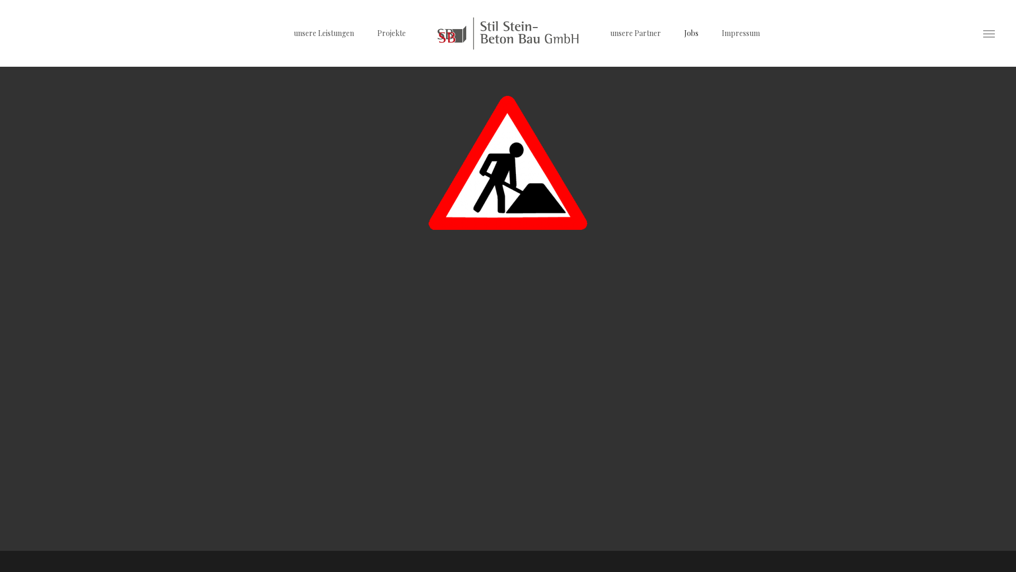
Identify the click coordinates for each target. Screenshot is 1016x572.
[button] (989, 33)
